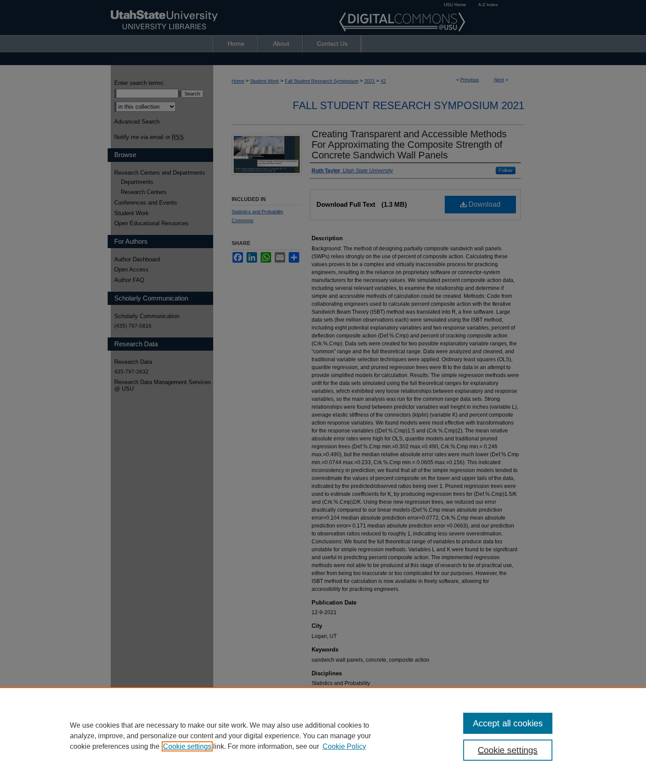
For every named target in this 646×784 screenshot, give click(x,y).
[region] (323, 735)
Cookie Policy (344, 746)
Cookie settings (187, 746)
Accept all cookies (508, 723)
